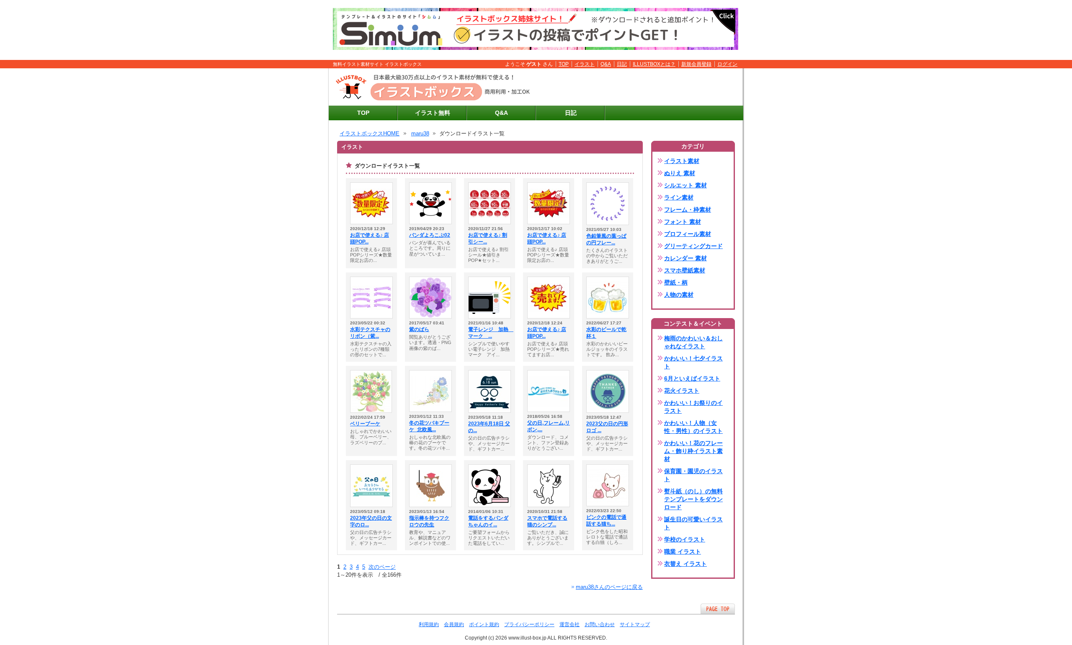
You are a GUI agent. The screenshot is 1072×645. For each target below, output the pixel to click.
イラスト (585, 64)
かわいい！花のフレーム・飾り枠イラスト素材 (693, 451)
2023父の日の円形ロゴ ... (607, 427)
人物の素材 (678, 294)
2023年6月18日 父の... (489, 427)
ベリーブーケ (365, 424)
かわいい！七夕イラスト (693, 362)
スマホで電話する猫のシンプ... (547, 521)
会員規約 (454, 624)
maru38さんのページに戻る (609, 587)
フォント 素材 (682, 221)
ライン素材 (678, 197)
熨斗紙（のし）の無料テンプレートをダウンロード (693, 499)
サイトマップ (635, 624)
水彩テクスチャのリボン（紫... (370, 332)
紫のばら (419, 329)
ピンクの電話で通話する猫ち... (606, 520)
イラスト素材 (681, 161)
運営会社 (569, 624)
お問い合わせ (600, 624)
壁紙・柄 (676, 282)
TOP (564, 64)
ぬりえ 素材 (679, 173)
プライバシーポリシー (529, 624)
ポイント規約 (484, 624)
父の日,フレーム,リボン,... (548, 426)
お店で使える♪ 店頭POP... (369, 238)
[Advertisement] (641, 87)
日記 (622, 64)
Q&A (605, 64)
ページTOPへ (718, 609)
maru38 (420, 133)
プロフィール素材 (687, 234)
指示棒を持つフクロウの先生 (429, 521)
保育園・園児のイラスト (693, 475)
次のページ (382, 567)
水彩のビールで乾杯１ (606, 332)
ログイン (727, 64)
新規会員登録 (696, 64)
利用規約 (429, 624)
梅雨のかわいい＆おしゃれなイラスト (693, 342)
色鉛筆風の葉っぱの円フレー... (606, 239)
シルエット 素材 (685, 185)
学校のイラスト (684, 539)
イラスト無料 (432, 112)
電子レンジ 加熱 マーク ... (489, 332)
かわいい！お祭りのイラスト (693, 406)
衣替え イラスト (685, 563)
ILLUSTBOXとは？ (654, 64)
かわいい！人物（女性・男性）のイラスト (693, 427)
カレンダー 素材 (685, 258)
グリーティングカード (693, 246)
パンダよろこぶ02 (429, 235)
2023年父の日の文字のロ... (371, 521)
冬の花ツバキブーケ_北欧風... (429, 426)
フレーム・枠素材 (687, 209)
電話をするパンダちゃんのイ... (488, 521)
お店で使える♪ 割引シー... (487, 238)
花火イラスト (681, 390)
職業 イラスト (682, 551)
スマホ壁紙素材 (684, 270)
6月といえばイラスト (692, 378)
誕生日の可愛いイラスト (693, 523)
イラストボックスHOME (369, 133)
